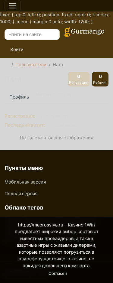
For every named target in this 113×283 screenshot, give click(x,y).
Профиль (19, 97)
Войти (16, 49)
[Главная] (7, 64)
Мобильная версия (25, 182)
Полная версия (21, 194)
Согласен (58, 273)
